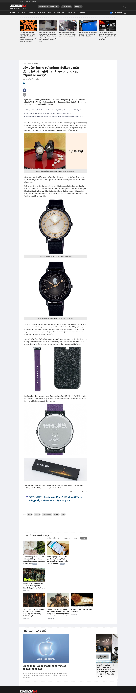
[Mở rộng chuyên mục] (124, 13)
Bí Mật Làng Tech (117, 13)
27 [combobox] (59, 538)
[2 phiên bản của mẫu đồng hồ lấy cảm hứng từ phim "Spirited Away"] (55, 151)
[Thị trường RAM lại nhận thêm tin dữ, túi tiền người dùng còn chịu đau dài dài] (68, 25)
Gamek (21, 1)
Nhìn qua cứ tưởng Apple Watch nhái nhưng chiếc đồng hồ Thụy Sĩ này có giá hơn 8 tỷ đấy (52, 110)
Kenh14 (28, 1)
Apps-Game (71, 13)
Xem (84, 538)
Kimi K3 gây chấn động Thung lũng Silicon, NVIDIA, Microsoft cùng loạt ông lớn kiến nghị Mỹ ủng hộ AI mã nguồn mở (107, 36)
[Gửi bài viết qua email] (24, 83)
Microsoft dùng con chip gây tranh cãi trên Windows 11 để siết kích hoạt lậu (88, 34)
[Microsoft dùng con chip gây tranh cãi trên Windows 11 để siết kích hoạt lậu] (88, 25)
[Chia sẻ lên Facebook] (24, 90)
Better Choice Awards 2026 (49, 7)
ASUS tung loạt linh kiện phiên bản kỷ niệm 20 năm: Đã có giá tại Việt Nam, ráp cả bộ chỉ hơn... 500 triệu (106, 670)
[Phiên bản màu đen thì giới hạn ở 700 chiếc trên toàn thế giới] (55, 289)
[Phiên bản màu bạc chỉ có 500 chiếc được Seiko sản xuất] (55, 227)
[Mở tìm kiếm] (124, 6)
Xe (63, 13)
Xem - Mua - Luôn (54, 13)
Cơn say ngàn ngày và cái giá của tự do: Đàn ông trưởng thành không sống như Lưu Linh (34, 586)
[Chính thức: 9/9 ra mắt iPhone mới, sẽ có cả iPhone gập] (46, 648)
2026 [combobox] (75, 538)
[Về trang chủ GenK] (19, 6)
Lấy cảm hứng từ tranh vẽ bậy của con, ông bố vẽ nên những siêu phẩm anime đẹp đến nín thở (54, 116)
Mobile (12, 13)
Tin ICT (24, 13)
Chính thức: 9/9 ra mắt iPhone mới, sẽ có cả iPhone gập (44, 667)
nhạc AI (78, 7)
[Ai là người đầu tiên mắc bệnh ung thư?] (82, 600)
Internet (32, 13)
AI (18, 13)
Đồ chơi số (81, 13)
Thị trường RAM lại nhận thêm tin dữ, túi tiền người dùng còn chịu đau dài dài (67, 34)
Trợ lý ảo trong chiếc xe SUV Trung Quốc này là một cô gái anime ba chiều (48, 113)
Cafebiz (34, 1)
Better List (67, 7)
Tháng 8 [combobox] (67, 538)
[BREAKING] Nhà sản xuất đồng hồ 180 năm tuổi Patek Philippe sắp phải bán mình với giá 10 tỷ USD (55, 499)
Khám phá (41, 13)
